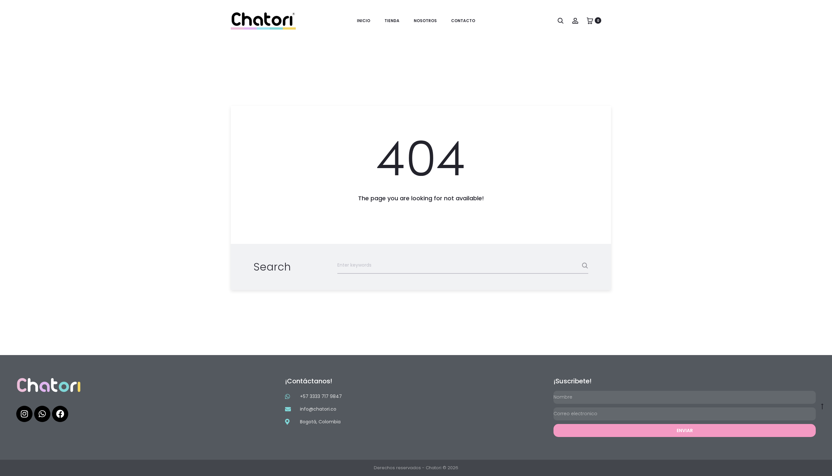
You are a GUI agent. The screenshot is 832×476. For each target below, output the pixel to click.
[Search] (560, 20)
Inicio (363, 20)
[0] (590, 20)
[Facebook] (60, 414)
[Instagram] (24, 414)
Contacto (463, 20)
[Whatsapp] (42, 414)
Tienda (391, 20)
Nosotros (425, 20)
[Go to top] (822, 406)
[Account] (575, 20)
